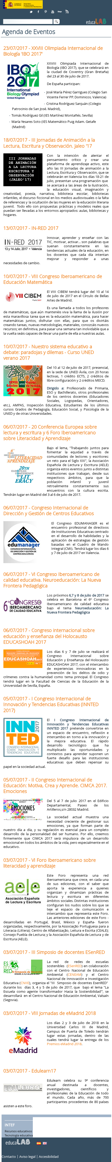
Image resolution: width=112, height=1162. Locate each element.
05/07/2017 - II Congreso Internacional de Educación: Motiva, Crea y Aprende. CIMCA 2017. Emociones (55, 785)
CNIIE (25, 982)
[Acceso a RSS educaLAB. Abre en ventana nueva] (67, 9)
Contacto (9, 1156)
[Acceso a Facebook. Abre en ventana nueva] (38, 9)
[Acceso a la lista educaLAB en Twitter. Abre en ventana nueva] (31, 9)
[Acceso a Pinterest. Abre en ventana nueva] (45, 9)
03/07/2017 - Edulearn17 (29, 1071)
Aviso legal (27, 1156)
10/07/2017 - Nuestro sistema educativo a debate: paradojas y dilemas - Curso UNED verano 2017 (48, 352)
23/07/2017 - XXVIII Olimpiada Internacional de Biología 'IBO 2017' (53, 51)
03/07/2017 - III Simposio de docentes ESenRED (54, 952)
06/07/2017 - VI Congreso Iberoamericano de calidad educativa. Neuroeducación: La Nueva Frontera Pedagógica (52, 580)
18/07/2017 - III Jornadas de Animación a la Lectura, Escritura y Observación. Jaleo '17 (49, 143)
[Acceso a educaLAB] (17, 1139)
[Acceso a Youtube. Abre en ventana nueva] (53, 9)
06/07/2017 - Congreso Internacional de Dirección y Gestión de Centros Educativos (48, 510)
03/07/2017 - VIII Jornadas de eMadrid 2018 (49, 1013)
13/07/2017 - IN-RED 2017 (30, 228)
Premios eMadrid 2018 (64, 1043)
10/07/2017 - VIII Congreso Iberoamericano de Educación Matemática (52, 279)
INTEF (10, 1124)
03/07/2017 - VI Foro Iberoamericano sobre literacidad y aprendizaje (49, 863)
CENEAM (74, 974)
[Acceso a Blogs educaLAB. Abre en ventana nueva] (60, 9)
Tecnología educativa (19, 1135)
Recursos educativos (18, 1131)
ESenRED (75, 966)
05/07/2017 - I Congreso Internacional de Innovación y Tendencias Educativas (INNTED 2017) (51, 704)
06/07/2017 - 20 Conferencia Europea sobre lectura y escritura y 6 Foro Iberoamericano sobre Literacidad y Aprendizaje (50, 432)
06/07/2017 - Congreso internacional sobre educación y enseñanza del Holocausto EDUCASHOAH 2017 (49, 636)
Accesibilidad (49, 1156)
